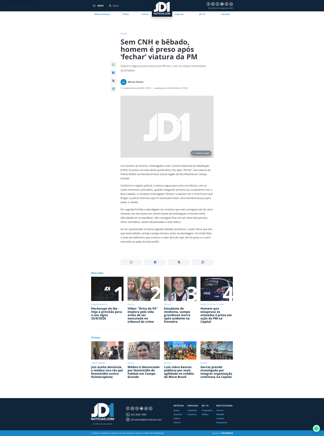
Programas (207, 410)
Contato (220, 418)
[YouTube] (222, 4)
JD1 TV (202, 14)
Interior (145, 14)
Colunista (225, 14)
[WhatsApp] (231, 4)
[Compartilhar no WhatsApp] (113, 65)
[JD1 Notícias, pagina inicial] (102, 411)
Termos (220, 410)
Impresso (192, 414)
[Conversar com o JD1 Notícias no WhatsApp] (316, 428)
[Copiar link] (113, 89)
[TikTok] (226, 4)
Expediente (221, 422)
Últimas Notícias (102, 14)
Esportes (179, 14)
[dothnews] (227, 433)
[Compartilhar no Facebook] (113, 73)
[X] (217, 4)
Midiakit (220, 414)
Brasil (176, 410)
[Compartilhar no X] (113, 81)
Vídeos (205, 414)
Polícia (126, 14)
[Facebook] (208, 4)
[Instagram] (213, 4)
